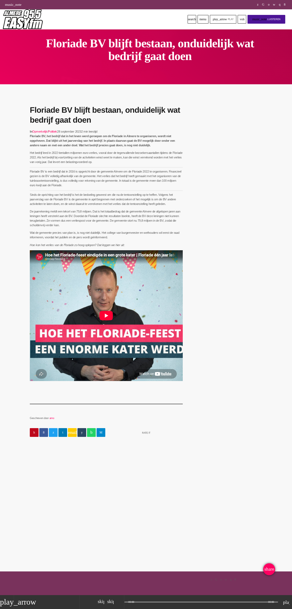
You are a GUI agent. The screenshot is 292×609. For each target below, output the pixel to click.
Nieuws (40, 501)
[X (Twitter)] (258, 4)
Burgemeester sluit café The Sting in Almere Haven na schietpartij (234, 237)
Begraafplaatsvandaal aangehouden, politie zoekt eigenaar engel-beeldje (62, 515)
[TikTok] (263, 4)
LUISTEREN (266, 19)
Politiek (52, 131)
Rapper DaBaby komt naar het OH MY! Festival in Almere (235, 176)
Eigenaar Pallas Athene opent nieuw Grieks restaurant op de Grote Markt (235, 257)
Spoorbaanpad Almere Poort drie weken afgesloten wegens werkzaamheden (234, 196)
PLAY (223, 19)
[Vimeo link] (23, 19)
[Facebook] (284, 4)
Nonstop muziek (214, 137)
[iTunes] (274, 4)
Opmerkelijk (39, 131)
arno (51, 418)
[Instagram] (279, 4)
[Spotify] (269, 4)
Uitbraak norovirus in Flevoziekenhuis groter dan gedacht (233, 216)
